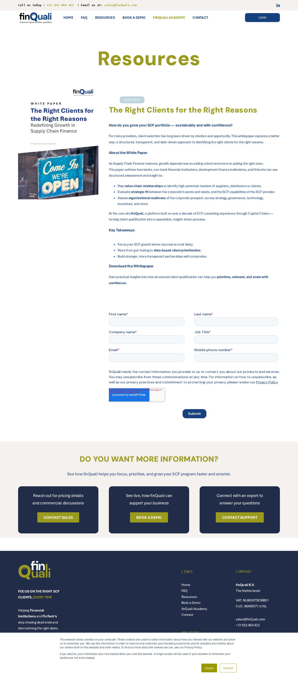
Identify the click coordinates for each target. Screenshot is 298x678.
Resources (189, 596)
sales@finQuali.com (250, 619)
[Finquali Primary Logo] (35, 12)
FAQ (185, 590)
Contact (188, 614)
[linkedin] (278, 5)
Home (186, 584)
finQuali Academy (194, 608)
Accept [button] (209, 668)
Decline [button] (228, 668)
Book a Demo (191, 602)
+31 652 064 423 (248, 625)
